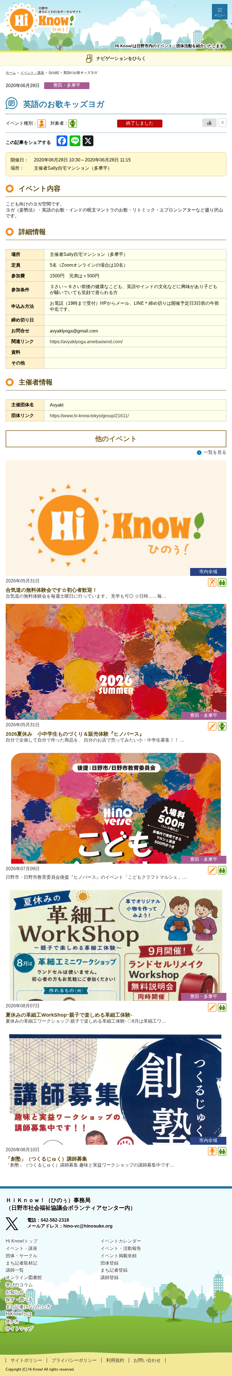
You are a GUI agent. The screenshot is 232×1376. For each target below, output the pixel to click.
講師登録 (109, 1277)
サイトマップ (19, 1328)
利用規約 (115, 1360)
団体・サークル (21, 1255)
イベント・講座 (32, 73)
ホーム (11, 73)
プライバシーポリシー (74, 1360)
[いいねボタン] (209, 122)
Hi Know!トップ (22, 1241)
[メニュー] (219, 12)
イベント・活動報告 (120, 1248)
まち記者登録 (114, 1270)
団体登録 (109, 1263)
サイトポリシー (26, 1360)
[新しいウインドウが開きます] (16, 1225)
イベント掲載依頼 (118, 1255)
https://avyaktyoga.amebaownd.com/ (86, 341)
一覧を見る (215, 452)
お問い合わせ (147, 1360)
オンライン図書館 (24, 1277)
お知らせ (15, 1292)
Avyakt (54, 72)
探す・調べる (19, 1299)
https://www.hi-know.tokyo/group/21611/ (89, 415)
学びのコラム (19, 1284)
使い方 (12, 1321)
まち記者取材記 (21, 1263)
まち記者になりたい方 (28, 1306)
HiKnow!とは (19, 1314)
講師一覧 (15, 1270)
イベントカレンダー (120, 1241)
